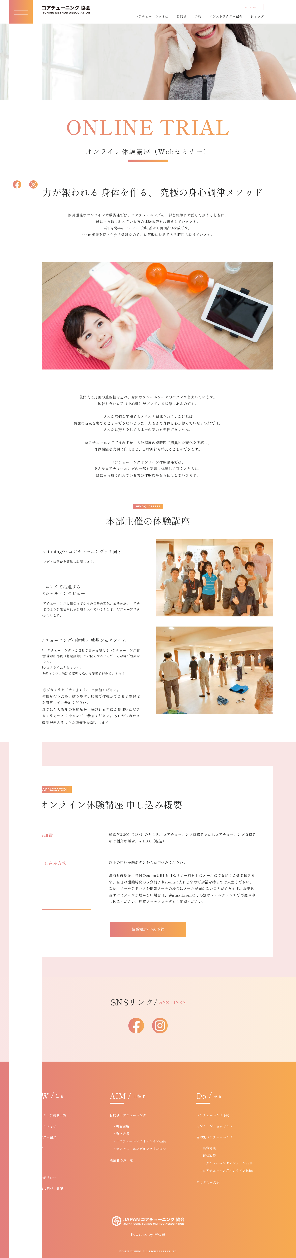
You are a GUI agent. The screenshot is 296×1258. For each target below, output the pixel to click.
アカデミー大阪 (208, 1182)
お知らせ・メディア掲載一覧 (44, 1115)
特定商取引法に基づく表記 (43, 1188)
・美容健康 (121, 1126)
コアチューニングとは (152, 16)
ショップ (257, 16)
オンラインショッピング (214, 1126)
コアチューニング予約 (213, 1115)
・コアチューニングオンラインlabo (139, 1148)
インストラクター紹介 (225, 16)
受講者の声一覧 (121, 1160)
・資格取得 (121, 1133)
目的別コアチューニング (128, 1115)
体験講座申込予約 (148, 929)
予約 (198, 16)
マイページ (251, 7)
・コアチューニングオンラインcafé (139, 1141)
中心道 (160, 1234)
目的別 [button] (182, 16)
